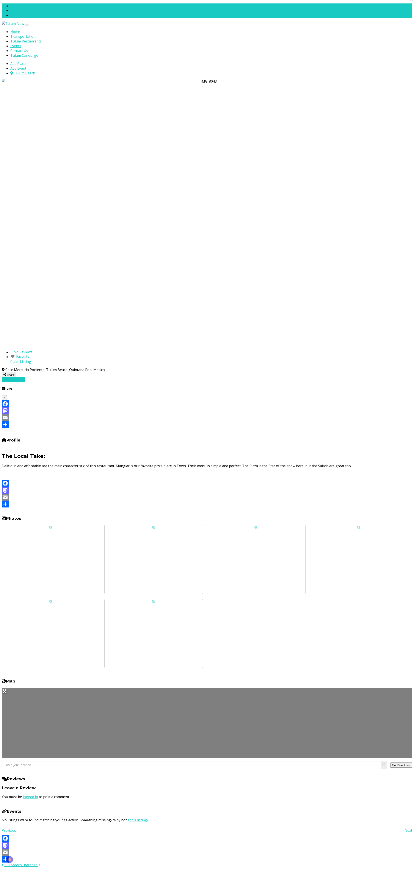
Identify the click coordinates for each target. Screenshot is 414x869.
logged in (30, 796)
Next (408, 830)
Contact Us (19, 50)
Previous (9, 830)
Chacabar (30, 865)
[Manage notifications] (9, 859)
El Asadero (13, 865)
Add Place (18, 5)
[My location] (384, 765)
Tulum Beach (24, 15)
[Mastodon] (207, 410)
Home (15, 31)
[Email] (207, 417)
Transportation (23, 36)
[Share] (207, 424)
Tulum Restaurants (26, 41)
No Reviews (23, 352)
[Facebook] (207, 403)
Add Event (18, 10)
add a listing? (138, 820)
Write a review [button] (13, 379)
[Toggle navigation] (26, 24)
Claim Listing (20, 361)
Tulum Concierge (24, 55)
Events (15, 46)
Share (10, 375)
